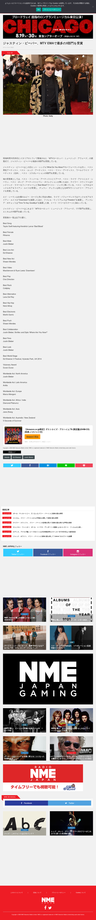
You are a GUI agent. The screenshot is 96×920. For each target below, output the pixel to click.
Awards (7, 457)
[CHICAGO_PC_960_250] (48, 27)
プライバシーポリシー (59, 892)
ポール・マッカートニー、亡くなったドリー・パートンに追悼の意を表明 (38, 513)
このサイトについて (16, 892)
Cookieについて (81, 892)
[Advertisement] (48, 137)
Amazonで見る (32, 436)
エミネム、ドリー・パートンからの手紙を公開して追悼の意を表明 (35, 518)
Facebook (27, 803)
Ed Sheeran (17, 457)
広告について (37, 892)
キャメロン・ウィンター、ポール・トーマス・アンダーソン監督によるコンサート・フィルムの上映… (47, 527)
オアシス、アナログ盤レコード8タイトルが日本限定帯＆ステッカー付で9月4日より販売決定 (44, 532)
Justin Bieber (28, 457)
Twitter (70, 803)
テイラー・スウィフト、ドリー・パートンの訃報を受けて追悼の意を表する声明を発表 (42, 522)
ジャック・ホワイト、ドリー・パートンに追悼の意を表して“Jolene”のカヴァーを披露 (42, 536)
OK (38, 10)
